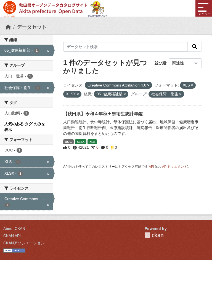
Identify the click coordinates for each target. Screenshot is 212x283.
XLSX (80, 141)
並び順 (160, 63)
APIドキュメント (174, 167)
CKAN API (12, 236)
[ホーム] (8, 27)
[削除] (148, 85)
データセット (32, 27)
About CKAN (14, 228)
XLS (92, 141)
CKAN (154, 235)
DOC (68, 141)
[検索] (194, 47)
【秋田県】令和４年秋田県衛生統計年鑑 (103, 113)
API (151, 167)
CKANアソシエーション (24, 243)
